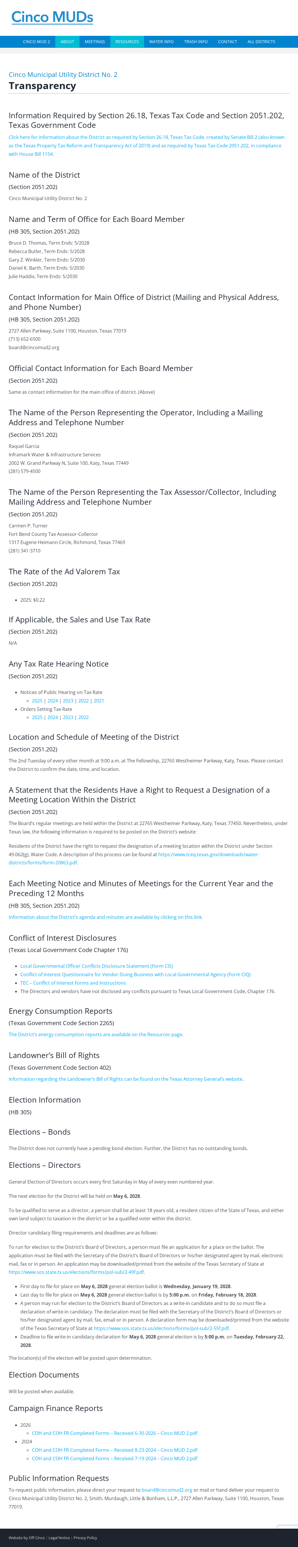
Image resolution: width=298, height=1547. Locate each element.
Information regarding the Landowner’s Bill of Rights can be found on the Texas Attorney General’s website (125, 1079)
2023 (68, 700)
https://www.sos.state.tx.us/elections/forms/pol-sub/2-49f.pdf (76, 1272)
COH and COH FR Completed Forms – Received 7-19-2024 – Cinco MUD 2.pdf (114, 1458)
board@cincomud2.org (167, 1490)
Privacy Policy (85, 1537)
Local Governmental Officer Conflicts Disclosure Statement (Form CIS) (96, 966)
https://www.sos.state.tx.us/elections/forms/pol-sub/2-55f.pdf (161, 1328)
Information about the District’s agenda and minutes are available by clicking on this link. (106, 917)
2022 (83, 700)
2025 (37, 700)
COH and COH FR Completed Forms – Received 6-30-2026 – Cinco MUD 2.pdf (114, 1433)
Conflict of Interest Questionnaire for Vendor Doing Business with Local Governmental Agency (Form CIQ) (135, 974)
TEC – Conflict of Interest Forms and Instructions (73, 983)
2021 (99, 700)
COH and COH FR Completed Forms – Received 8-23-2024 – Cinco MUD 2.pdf (114, 1450)
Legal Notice (59, 1537)
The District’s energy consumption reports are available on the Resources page (95, 1034)
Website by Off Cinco (27, 1537)
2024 (52, 700)
